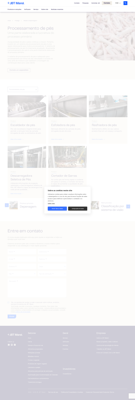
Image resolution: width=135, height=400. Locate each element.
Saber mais (51, 203)
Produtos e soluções (14, 9)
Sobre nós (44, 9)
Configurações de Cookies (78, 208)
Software (27, 9)
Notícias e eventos (57, 9)
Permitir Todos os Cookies (57, 208)
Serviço (35, 9)
